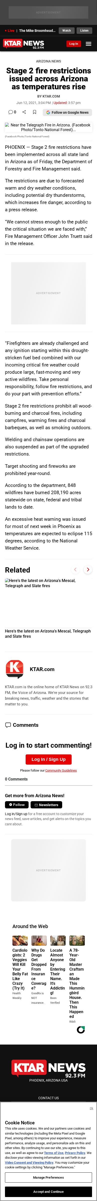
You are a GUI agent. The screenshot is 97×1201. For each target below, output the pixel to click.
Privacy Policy (75, 1153)
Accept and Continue (48, 1192)
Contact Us (48, 1098)
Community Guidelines (61, 770)
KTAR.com (42, 669)
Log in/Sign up (16, 814)
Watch (66, 30)
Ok (91, 1108)
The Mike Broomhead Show (37, 31)
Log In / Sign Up (49, 759)
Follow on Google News (70, 112)
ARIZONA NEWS (48, 61)
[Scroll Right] (88, 569)
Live (11, 31)
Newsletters (48, 805)
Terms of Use (53, 1153)
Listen (84, 30)
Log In (73, 44)
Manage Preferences (48, 1177)
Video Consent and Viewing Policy (29, 1162)
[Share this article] (24, 112)
